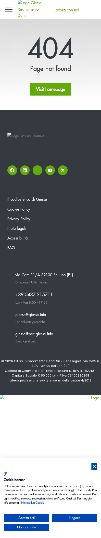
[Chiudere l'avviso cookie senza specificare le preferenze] (94, 466)
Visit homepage (50, 89)
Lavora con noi (66, 10)
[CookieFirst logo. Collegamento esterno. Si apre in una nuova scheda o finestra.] (5, 474)
